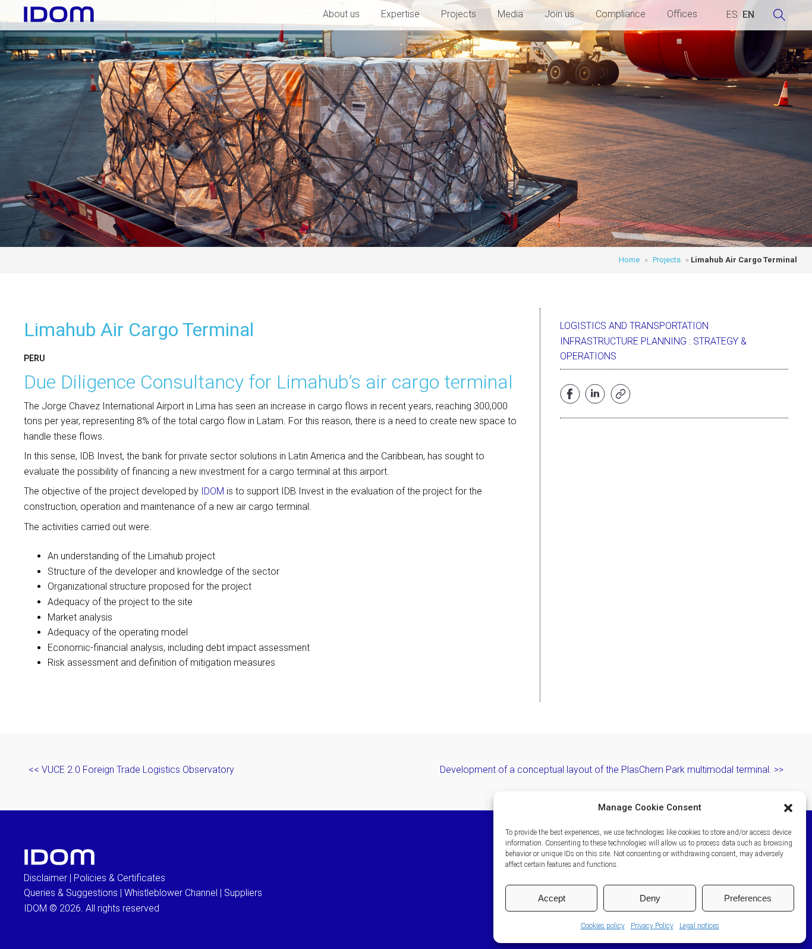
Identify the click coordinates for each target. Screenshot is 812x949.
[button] (788, 808)
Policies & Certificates (119, 878)
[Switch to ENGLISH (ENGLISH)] (748, 14)
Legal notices (699, 926)
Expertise (400, 14)
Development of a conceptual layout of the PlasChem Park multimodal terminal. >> (611, 769)
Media (510, 14)
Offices (682, 14)
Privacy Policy (652, 926)
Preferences (748, 898)
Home (629, 259)
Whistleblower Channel (171, 892)
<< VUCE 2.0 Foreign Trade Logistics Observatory (131, 769)
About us (341, 14)
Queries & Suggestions (71, 892)
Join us (559, 14)
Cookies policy (603, 926)
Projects (458, 14)
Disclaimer (45, 878)
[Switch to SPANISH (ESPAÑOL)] (732, 14)
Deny (650, 898)
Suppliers (243, 892)
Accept (551, 898)
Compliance (621, 14)
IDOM (212, 491)
